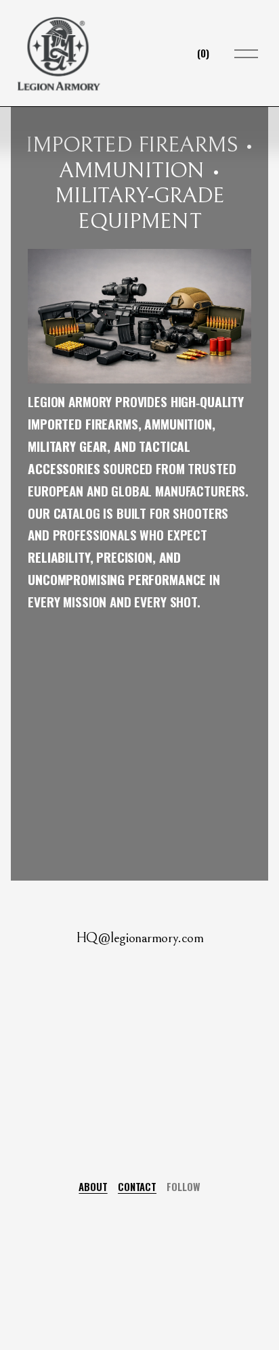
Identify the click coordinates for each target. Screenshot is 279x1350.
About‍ (93, 1186)
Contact (137, 1186)
